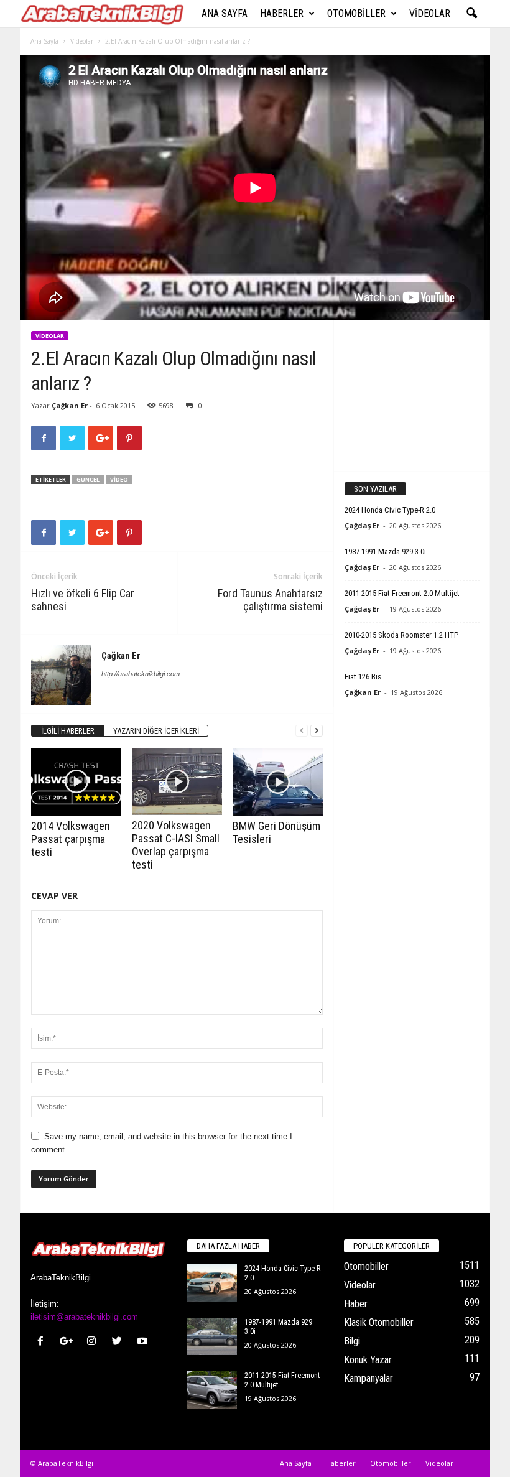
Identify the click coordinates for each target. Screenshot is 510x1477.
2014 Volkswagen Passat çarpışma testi (70, 839)
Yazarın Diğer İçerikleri (156, 730)
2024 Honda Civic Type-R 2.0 (390, 510)
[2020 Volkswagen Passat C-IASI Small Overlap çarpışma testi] (177, 781)
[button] (471, 13)
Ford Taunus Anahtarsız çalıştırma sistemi (270, 600)
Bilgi (352, 1341)
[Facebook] (43, 1342)
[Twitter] (119, 1342)
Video (119, 479)
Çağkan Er (70, 405)
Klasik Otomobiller (379, 1322)
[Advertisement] (412, 395)
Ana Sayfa (225, 13)
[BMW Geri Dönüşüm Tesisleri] (278, 782)
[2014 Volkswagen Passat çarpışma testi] (76, 781)
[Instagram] (94, 1342)
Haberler (282, 13)
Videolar (429, 13)
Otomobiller (356, 13)
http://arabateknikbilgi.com (140, 674)
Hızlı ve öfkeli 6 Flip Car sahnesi (82, 600)
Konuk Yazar (368, 1360)
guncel (88, 479)
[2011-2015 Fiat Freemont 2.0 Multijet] (212, 1390)
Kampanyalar (368, 1378)
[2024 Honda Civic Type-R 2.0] (212, 1283)
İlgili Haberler (68, 730)
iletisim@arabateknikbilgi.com (84, 1316)
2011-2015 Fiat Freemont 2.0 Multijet (402, 593)
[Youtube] (143, 1342)
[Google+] (68, 1342)
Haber (356, 1304)
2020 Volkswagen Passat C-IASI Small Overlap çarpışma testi (176, 845)
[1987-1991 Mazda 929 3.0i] (212, 1336)
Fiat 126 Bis (363, 676)
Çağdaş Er (362, 525)
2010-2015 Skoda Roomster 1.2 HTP (401, 635)
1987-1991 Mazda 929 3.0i (385, 551)
